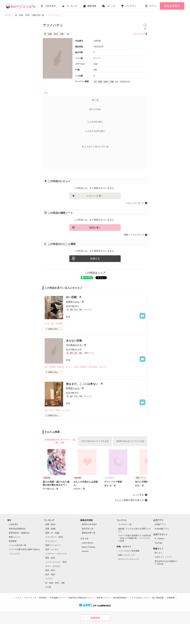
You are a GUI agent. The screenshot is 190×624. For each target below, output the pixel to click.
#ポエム (69, 367)
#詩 (52, 323)
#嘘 (46, 92)
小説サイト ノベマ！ (164, 557)
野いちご (158, 553)
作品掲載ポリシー (57, 598)
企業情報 (171, 598)
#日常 (47, 323)
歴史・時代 (50, 570)
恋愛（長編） (51, 529)
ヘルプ (18, 598)
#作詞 (76, 367)
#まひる (102, 367)
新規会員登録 (172, 5)
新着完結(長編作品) (17, 529)
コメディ (49, 578)
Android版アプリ (162, 529)
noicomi (85, 551)
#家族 (57, 410)
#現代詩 (60, 367)
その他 (48, 587)
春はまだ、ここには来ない (82, 383)
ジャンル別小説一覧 (17, 545)
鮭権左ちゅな (72, 301)
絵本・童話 (50, 574)
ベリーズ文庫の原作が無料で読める (24, 549)
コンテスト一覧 (125, 524)
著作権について (103, 598)
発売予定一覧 (87, 529)
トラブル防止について (139, 598)
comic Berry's (88, 543)
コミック (110, 6)
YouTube (158, 543)
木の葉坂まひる (74, 345)
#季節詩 (83, 367)
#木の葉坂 (93, 367)
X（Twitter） (160, 538)
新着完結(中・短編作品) (19, 533)
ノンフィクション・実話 (55, 562)
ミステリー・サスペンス (55, 554)
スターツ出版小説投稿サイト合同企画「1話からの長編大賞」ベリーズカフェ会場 (134, 538)
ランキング (71, 6)
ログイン (153, 6)
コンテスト (131, 6)
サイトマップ (30, 598)
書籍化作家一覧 (88, 533)
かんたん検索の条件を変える (129, 500)
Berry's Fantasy (88, 547)
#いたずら (66, 410)
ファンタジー (51, 541)
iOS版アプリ (160, 524)
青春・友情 (50, 558)
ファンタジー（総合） (55, 537)
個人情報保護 (158, 598)
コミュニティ (14, 554)
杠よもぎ (138, 34)
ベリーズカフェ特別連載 (128, 551)
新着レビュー (14, 537)
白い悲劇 (71, 297)
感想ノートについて (134, 234)
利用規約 (43, 598)
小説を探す (50, 6)
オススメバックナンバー (128, 559)
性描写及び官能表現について (81, 598)
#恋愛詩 (52, 367)
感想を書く (95, 227)
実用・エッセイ (52, 549)
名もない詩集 (74, 340)
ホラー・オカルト (53, 566)
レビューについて (135, 203)
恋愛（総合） (51, 524)
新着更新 (13, 541)
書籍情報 (91, 6)
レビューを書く (95, 196)
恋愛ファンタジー (53, 545)
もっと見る (138, 494)
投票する (95, 258)
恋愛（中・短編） (53, 533)
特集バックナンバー (127, 555)
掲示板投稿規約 (120, 598)
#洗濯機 (58, 323)
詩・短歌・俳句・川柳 (55, 583)
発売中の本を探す (89, 524)
